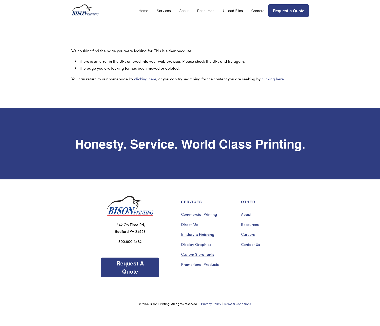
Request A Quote (130, 267)
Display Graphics (196, 244)
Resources (206, 11)
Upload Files (233, 11)
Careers (257, 11)
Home (143, 11)
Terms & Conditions (237, 304)
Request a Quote (288, 10)
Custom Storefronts (197, 254)
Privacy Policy (211, 304)
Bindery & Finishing (197, 234)
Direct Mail (190, 224)
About (246, 214)
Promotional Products (200, 264)
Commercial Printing (199, 214)
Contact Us (250, 244)
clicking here (145, 78)
